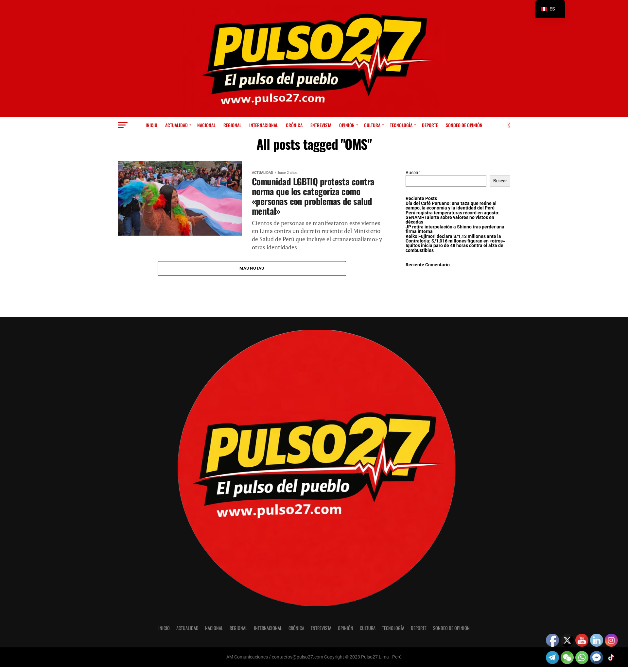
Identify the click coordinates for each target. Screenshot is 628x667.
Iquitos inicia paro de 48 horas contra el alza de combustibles (454, 248)
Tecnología (401, 125)
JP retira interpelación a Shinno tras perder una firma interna (455, 229)
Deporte (430, 125)
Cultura (372, 125)
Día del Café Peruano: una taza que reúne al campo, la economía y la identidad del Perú (451, 206)
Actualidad (176, 125)
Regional (232, 125)
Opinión (347, 125)
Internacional (263, 125)
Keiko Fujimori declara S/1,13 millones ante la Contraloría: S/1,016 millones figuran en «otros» (455, 239)
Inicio (151, 125)
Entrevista (320, 125)
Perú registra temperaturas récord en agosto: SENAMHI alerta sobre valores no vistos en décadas (452, 217)
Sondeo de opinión (464, 125)
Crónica (294, 125)
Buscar (413, 172)
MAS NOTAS (251, 268)
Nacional (206, 125)
